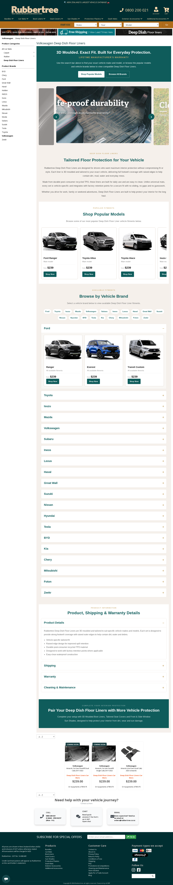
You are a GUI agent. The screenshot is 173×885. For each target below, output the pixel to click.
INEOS (4, 94)
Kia (102, 318)
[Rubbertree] (39, 10)
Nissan (4, 113)
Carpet (6, 53)
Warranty (50, 676)
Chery (4, 75)
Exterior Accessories (53, 866)
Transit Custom (136, 367)
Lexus (4, 102)
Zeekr (4, 139)
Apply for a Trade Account (98, 873)
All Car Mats (7, 49)
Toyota (5, 132)
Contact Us (92, 849)
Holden (5, 90)
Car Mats (48, 852)
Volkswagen (7, 38)
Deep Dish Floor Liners (14, 60)
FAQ (89, 863)
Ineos (115, 311)
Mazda (4, 105)
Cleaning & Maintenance (59, 687)
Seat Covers (50, 856)
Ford (4, 79)
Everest (91, 367)
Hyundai (74, 318)
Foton (135, 318)
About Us (91, 852)
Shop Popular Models (91, 74)
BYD (4, 71)
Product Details (54, 622)
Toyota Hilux (89, 258)
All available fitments (54, 371)
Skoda (4, 117)
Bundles (48, 849)
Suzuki (4, 124)
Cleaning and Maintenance (98, 868)
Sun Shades (50, 859)
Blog (90, 875)
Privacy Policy (93, 854)
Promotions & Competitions (98, 866)
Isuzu (4, 98)
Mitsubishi (6, 109)
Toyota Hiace (128, 258)
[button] (123, 10)
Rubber (7, 56)
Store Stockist (93, 870)
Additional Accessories (54, 868)
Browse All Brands (118, 74)
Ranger (50, 367)
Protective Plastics (52, 861)
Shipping (50, 665)
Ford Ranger (50, 258)
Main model (48, 262)
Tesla (4, 128)
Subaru (5, 120)
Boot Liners (49, 854)
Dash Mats (112, 18)
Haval (4, 86)
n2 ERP (107, 883)
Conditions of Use (95, 859)
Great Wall (6, 83)
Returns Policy (93, 856)
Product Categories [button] (11, 43)
